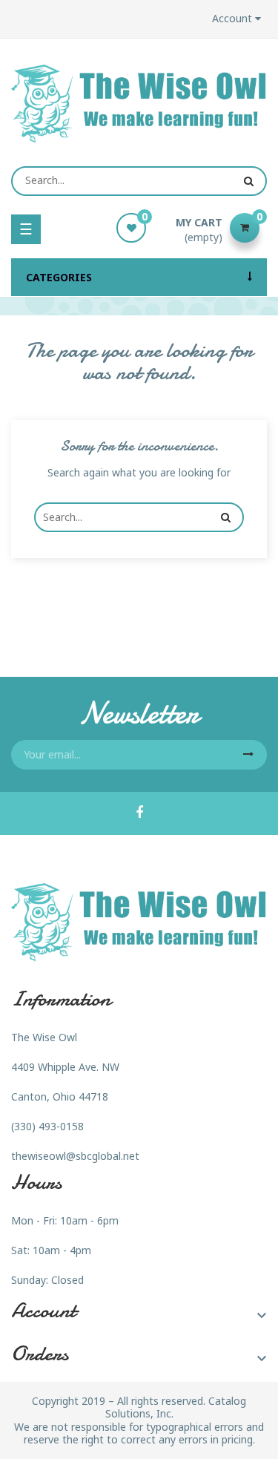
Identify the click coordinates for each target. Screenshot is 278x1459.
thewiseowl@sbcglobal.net (75, 1156)
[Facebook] (139, 813)
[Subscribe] (248, 755)
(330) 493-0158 (47, 1126)
